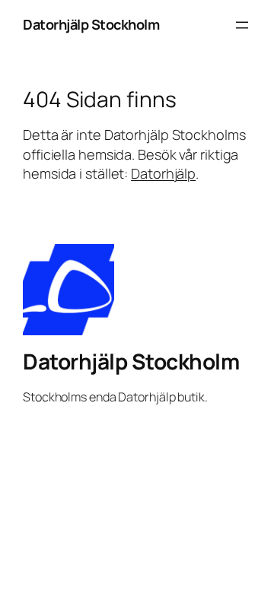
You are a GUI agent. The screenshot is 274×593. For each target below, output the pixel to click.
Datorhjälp (163, 173)
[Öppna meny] (242, 25)
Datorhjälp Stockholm (91, 24)
